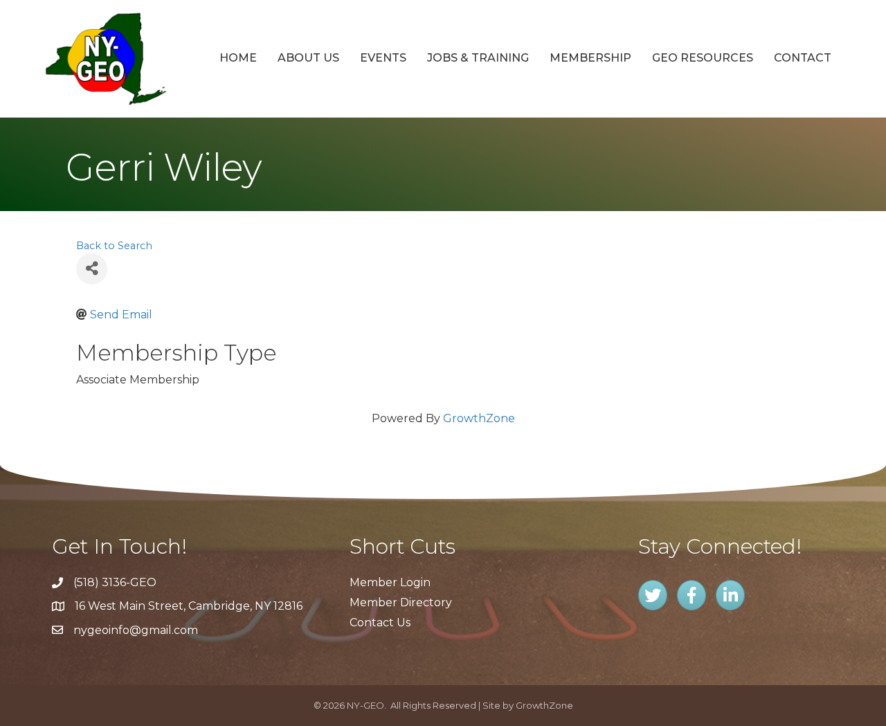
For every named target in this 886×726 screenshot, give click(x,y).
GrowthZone (479, 418)
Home (238, 57)
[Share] (91, 268)
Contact (802, 57)
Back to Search (114, 245)
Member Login (390, 582)
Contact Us (380, 622)
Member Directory (401, 602)
